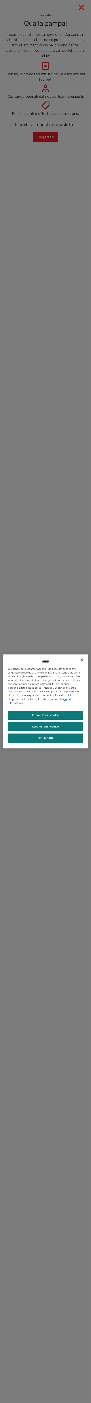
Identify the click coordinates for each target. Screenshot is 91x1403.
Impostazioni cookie (45, 715)
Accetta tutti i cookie (45, 726)
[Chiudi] (82, 660)
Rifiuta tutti (45, 738)
